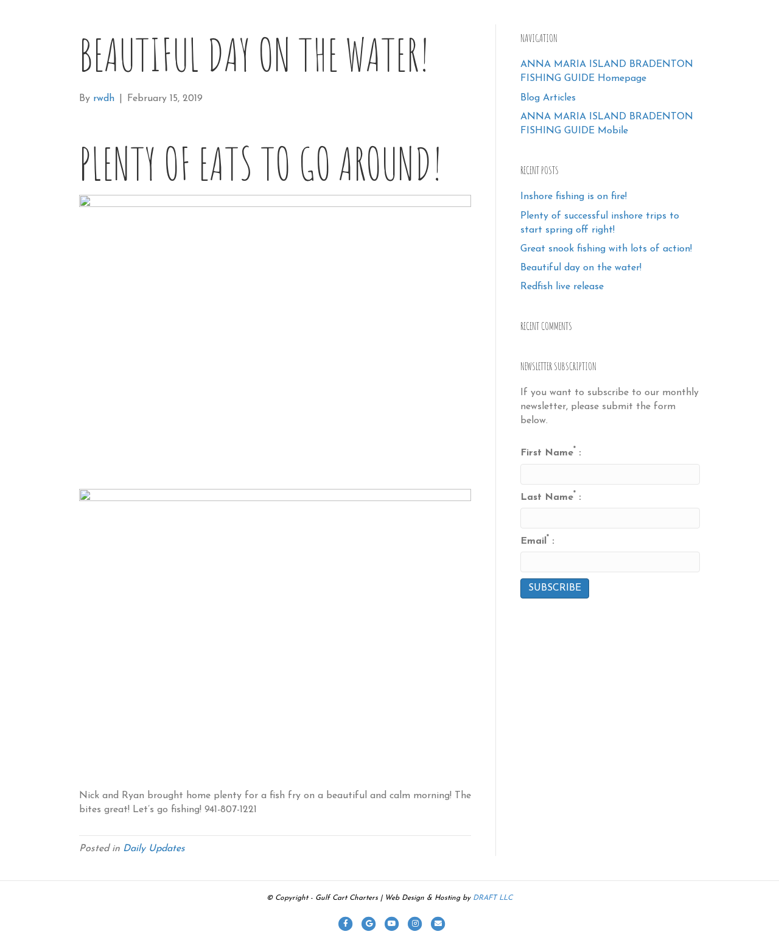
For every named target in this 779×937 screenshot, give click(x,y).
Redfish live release (562, 287)
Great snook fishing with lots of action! (606, 249)
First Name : (550, 452)
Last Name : (550, 496)
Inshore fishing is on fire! (573, 197)
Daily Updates (154, 849)
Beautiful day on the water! (580, 268)
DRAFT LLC (492, 898)
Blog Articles (548, 98)
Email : (537, 540)
